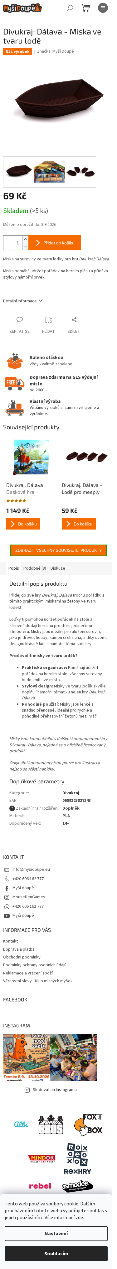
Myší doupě (23, 888)
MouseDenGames (28, 897)
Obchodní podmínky (22, 957)
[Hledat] (70, 8)
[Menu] (103, 8)
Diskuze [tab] (58, 568)
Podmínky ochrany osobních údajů (34, 965)
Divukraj (70, 793)
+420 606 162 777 (28, 879)
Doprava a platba (19, 949)
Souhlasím (56, 1253)
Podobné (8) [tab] (34, 568)
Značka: (55, 51)
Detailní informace (20, 301)
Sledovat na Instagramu (55, 1090)
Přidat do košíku (59, 242)
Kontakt (10, 941)
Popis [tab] (13, 568)
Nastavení (56, 1233)
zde (79, 1217)
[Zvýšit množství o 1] (25, 239)
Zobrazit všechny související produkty (58, 550)
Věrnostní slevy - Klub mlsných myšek (38, 981)
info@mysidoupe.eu (31, 869)
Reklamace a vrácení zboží (28, 973)
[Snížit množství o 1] (25, 246)
